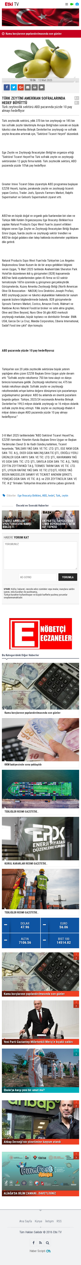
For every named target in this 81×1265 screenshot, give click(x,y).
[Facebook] (7, 87)
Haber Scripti (37, 1251)
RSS (59, 1221)
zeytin (65, 495)
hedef (51, 495)
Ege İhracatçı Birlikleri (29, 495)
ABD (44, 495)
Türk (58, 495)
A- (77, 102)
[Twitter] (14, 87)
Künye (38, 1221)
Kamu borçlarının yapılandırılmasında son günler (34, 33)
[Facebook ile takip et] (33, 1242)
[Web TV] (72, 4)
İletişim (49, 1221)
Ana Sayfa (25, 1221)
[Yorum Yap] (42, 87)
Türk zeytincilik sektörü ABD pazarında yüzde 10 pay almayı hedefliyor (37, 109)
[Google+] (21, 87)
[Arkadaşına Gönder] (28, 87)
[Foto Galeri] (77, 4)
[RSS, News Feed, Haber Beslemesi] (40, 1242)
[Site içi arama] (47, 1242)
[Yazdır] (35, 87)
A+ (77, 98)
